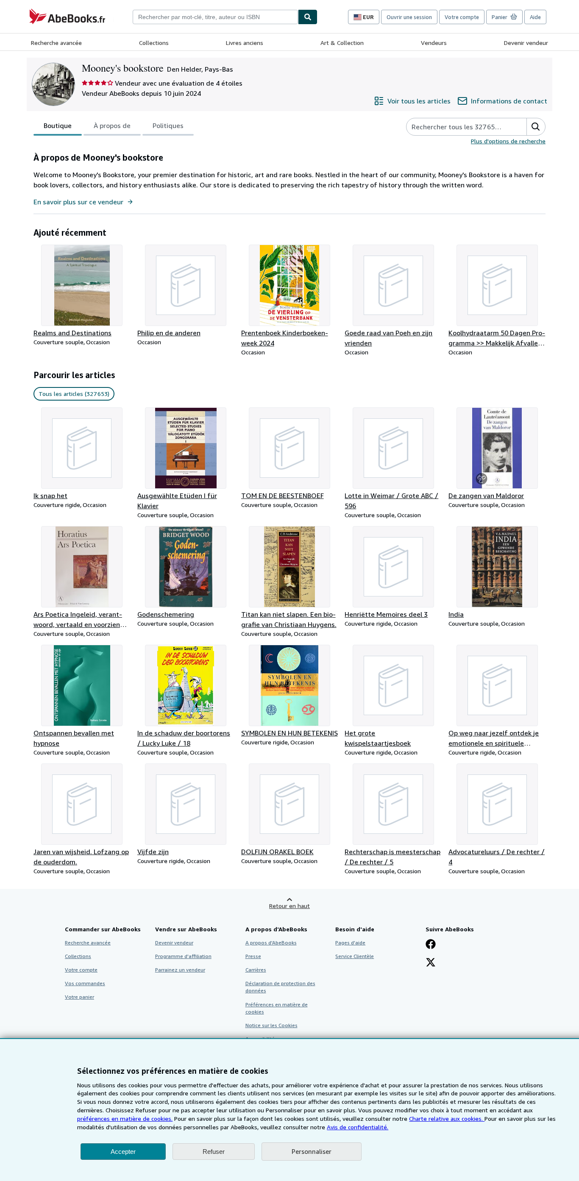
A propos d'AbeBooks (271, 942)
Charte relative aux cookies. (446, 1118)
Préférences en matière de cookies (276, 1008)
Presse (253, 956)
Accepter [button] (123, 1151)
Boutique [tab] (58, 125)
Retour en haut (289, 905)
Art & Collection (342, 42)
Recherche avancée (56, 42)
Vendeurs (434, 42)
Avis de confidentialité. (357, 1127)
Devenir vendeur (526, 42)
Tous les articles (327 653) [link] (74, 393)
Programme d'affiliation (183, 956)
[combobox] (215, 17)
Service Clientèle (354, 956)
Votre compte (462, 17)
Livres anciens (244, 42)
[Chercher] (307, 17)
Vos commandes (85, 983)
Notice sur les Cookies (271, 1025)
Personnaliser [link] (311, 1151)
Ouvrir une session (409, 17)
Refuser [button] (214, 1151)
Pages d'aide (350, 942)
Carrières (255, 970)
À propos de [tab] (112, 125)
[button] (535, 126)
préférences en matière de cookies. (125, 1118)
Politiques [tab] (168, 125)
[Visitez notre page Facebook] (431, 945)
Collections (154, 42)
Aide (535, 17)
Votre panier (79, 997)
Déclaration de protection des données (280, 987)
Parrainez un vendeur (180, 970)
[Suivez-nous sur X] (431, 963)
